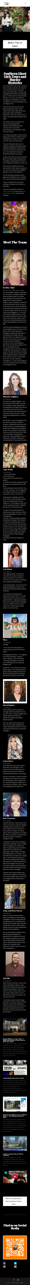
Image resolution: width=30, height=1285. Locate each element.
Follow (9, 1263)
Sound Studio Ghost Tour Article (13, 1078)
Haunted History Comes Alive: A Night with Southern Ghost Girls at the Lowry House (14, 1040)
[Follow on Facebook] (4, 1263)
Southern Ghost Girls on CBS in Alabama (13, 1154)
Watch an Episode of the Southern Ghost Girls (14, 1201)
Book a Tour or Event (15, 44)
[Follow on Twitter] (15, 1263)
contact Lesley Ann (8, 191)
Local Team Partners (17, 1283)
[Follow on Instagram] (15, 1266)
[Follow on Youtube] (4, 1266)
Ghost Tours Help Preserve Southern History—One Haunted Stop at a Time (15, 1116)
